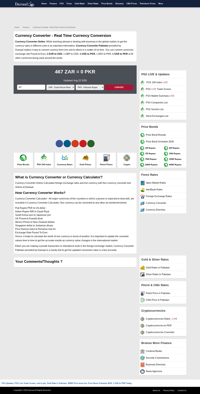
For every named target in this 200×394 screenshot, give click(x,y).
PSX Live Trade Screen (25, 383)
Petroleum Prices (147, 3)
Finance (53, 3)
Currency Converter (156, 203)
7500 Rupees (151, 159)
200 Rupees (174, 148)
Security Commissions (157, 358)
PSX (62, 3)
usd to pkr (41, 383)
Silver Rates (93, 3)
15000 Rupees (175, 159)
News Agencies (154, 371)
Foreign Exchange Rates (159, 196)
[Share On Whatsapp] (91, 143)
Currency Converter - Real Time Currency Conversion (54, 27)
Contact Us (182, 390)
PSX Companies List (156, 102)
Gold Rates (80, 3)
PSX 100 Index (157, 82)
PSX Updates (7, 383)
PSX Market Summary (160, 96)
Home (44, 3)
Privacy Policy (168, 390)
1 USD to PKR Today (122, 383)
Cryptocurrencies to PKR (159, 325)
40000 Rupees (175, 165)
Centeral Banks (154, 351)
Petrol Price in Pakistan (158, 293)
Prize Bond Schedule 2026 (160, 141)
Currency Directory (155, 209)
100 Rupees (150, 148)
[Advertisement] (100, 16)
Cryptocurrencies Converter (160, 332)
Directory (119, 3)
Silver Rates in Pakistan (158, 274)
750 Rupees (150, 153)
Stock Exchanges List (157, 116)
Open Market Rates (156, 183)
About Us (156, 390)
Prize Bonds (106, 3)
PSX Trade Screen (158, 89)
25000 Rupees (151, 165)
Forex (69, 3)
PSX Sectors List (154, 109)
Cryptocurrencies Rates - (161, 319)
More (160, 3)
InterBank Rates (154, 189)
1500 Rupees (174, 153)
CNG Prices (132, 3)
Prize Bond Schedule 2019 (100, 383)
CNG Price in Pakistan (157, 300)
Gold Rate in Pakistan (57, 383)
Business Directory (155, 364)
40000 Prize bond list (77, 383)
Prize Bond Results (156, 135)
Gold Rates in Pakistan (158, 267)
